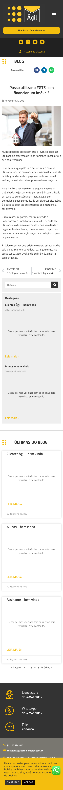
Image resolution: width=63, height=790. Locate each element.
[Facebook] (21, 42)
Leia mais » (12, 356)
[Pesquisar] (54, 285)
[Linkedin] (42, 42)
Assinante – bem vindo (23, 599)
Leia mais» (14, 504)
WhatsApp (32, 710)
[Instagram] (28, 42)
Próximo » (46, 667)
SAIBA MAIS (13, 782)
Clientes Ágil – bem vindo (20, 305)
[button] (53, 13)
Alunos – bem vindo (17, 366)
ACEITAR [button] (28, 782)
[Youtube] (35, 42)
